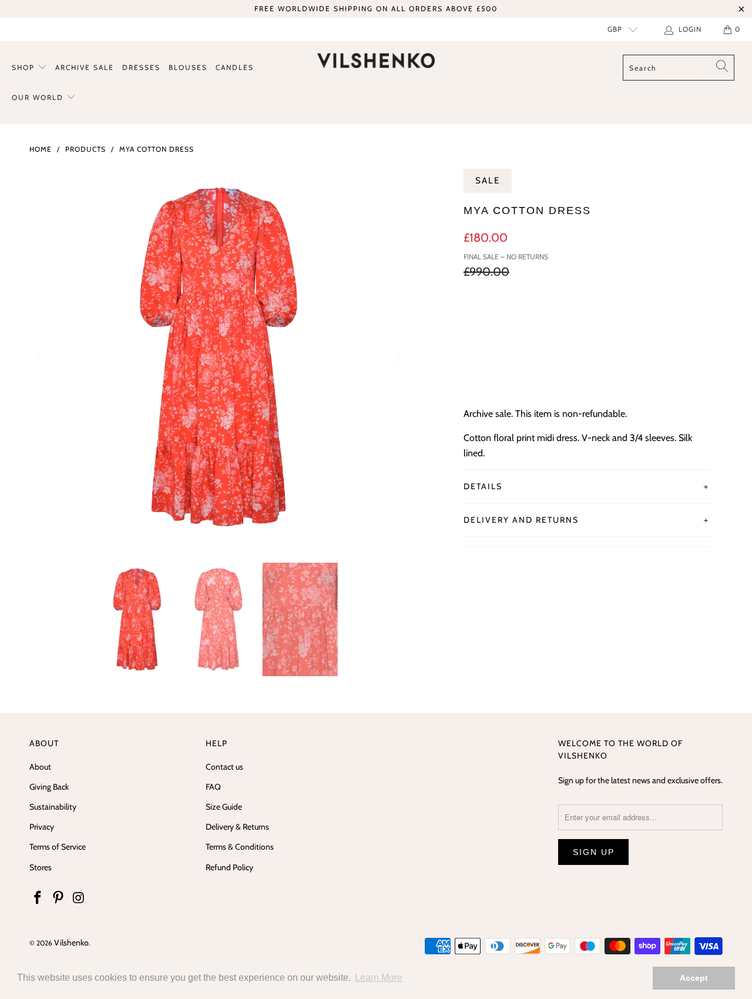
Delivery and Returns (521, 519)
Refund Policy (229, 867)
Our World (39, 97)
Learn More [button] (378, 978)
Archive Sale (84, 67)
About (40, 766)
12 (564, 320)
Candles (235, 67)
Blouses (188, 67)
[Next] (396, 357)
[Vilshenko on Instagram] (79, 898)
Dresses (141, 67)
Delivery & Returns (237, 826)
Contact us (224, 766)
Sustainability (52, 806)
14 (593, 320)
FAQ (213, 786)
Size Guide (224, 806)
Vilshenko (71, 942)
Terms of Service (57, 846)
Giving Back (49, 786)
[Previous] (40, 357)
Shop (25, 67)
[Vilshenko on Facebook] (38, 898)
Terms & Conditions (240, 846)
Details (483, 486)
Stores (40, 867)
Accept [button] (694, 978)
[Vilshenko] (376, 60)
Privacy (41, 826)
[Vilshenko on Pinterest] (59, 898)
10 (534, 320)
